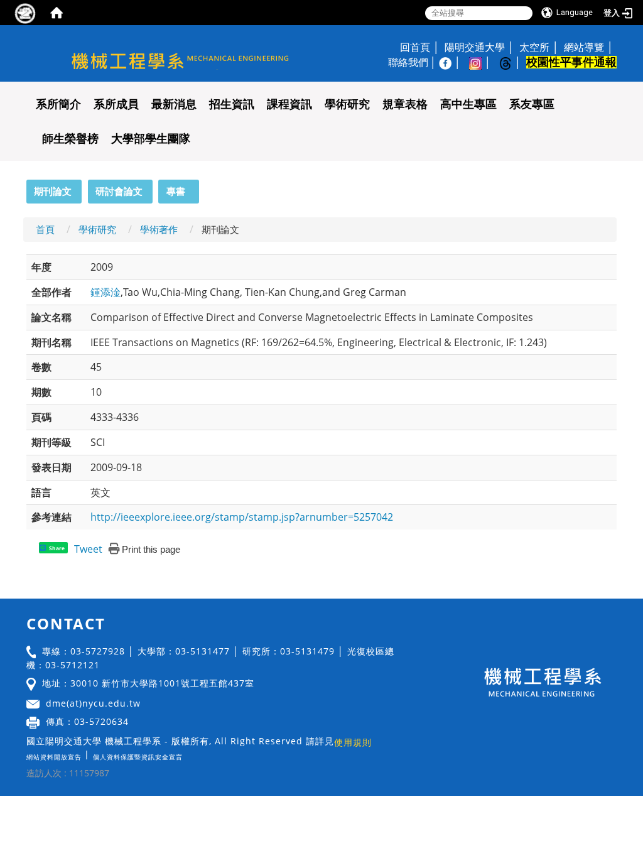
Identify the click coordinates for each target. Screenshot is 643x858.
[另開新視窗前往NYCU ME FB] (451, 62)
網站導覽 (584, 47)
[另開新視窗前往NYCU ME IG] (481, 62)
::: (20, 186)
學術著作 (159, 229)
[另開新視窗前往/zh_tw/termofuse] (186, 754)
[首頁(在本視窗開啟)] (56, 12)
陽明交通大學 (475, 47)
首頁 (45, 229)
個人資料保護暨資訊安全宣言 (138, 756)
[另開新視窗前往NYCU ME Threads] (511, 62)
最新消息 (174, 104)
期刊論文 (53, 191)
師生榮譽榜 (70, 139)
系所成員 (116, 104)
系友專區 (531, 104)
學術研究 (347, 104)
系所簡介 (58, 104)
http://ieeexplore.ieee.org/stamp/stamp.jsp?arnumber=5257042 (241, 517)
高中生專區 (468, 104)
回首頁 (415, 47)
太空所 (534, 47)
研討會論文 (119, 191)
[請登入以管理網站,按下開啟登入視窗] (25, 12)
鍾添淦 (105, 292)
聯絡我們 (408, 62)
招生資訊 (231, 104)
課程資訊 (289, 104)
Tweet (88, 549)
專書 (175, 191)
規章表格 (405, 104)
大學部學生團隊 (150, 139)
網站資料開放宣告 (54, 756)
